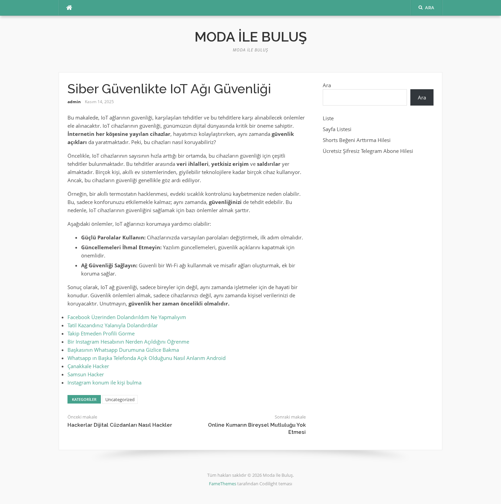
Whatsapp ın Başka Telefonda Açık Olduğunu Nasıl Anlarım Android (146, 358)
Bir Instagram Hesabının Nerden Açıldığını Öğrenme (128, 341)
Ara (327, 85)
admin (74, 102)
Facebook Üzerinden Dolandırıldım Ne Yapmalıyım (126, 317)
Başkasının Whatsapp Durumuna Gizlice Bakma (123, 349)
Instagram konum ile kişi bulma (104, 382)
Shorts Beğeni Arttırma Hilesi (357, 140)
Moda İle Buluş (251, 37)
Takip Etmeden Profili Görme (101, 333)
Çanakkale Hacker (88, 366)
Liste (328, 118)
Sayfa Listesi (337, 129)
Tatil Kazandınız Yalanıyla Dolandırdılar (112, 325)
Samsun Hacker (85, 374)
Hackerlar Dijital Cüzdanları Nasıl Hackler (119, 425)
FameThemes (222, 484)
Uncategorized (120, 399)
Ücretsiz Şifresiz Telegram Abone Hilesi (368, 150)
